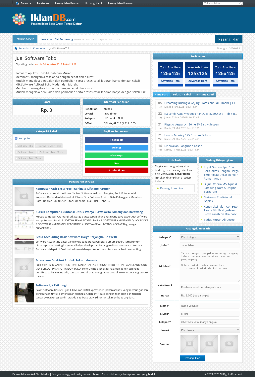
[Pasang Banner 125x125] (170, 85)
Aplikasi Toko (25, 146)
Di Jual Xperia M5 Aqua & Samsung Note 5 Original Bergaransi (220, 187)
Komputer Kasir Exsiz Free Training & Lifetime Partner (73, 188)
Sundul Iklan (116, 170)
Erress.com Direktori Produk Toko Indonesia (66, 260)
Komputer (25, 138)
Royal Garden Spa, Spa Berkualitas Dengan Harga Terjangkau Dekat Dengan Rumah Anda (221, 172)
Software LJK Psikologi (51, 285)
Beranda (26, 3)
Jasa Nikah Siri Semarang (57, 39)
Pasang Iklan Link (171, 188)
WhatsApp (116, 155)
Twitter (116, 147)
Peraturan (43, 3)
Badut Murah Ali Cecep (219, 220)
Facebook (116, 140)
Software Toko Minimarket (53, 152)
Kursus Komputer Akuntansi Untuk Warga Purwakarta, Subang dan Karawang (89, 212)
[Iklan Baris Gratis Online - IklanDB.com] (49, 25)
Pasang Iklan (228, 39)
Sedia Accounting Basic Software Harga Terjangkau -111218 (76, 237)
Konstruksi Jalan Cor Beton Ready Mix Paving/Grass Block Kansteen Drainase (221, 210)
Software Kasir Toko (50, 146)
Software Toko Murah (30, 158)
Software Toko (26, 152)
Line (116, 163)
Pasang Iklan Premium (121, 3)
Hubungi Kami (93, 3)
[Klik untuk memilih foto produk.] (189, 344)
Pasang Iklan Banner (67, 3)
